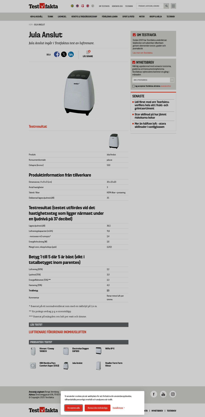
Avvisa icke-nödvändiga (97, 408)
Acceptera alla (73, 408)
